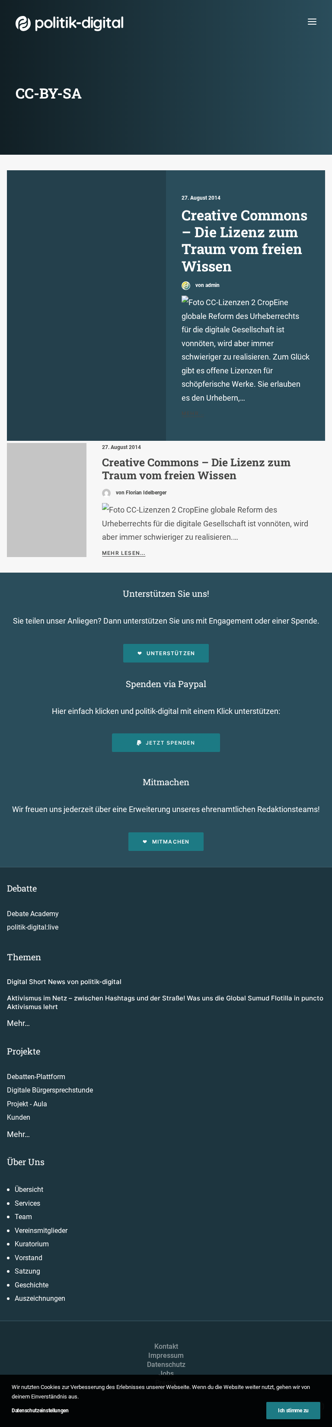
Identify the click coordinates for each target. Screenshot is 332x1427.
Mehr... (193, 413)
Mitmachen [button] (171, 841)
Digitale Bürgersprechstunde (50, 1090)
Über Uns (26, 1161)
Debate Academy (33, 914)
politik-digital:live (32, 927)
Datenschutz (166, 1364)
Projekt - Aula (27, 1104)
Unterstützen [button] (171, 653)
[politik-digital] (69, 23)
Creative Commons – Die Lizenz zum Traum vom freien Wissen (244, 240)
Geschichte (31, 1285)
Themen (24, 956)
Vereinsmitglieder (41, 1230)
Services (27, 1203)
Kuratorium (32, 1244)
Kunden (18, 1117)
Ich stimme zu (293, 1411)
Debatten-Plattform (36, 1077)
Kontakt (166, 1346)
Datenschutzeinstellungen (40, 1411)
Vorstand (28, 1258)
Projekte (23, 1051)
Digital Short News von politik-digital (64, 982)
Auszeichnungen (40, 1298)
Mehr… (18, 1023)
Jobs (166, 1374)
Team (23, 1217)
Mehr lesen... (124, 553)
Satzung (27, 1271)
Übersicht (29, 1189)
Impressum (166, 1355)
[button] (312, 21)
